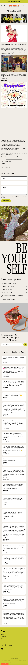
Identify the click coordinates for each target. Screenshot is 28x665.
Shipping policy (23, 660)
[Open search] (4, 5)
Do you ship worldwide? (8, 286)
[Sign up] (25, 344)
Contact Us (3, 636)
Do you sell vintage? (6, 289)
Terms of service (17, 660)
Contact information (14, 662)
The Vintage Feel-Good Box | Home (14, 159)
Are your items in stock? (8, 292)
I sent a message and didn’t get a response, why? (13, 296)
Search (2, 634)
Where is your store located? (9, 283)
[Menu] (1, 5)
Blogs (2, 640)
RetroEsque (15, 658)
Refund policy (4, 660)
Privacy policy (10, 660)
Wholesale (3, 638)
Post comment (6, 200)
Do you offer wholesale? (8, 299)
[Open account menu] (23, 5)
